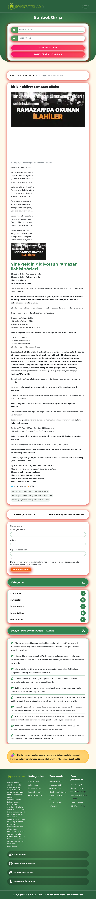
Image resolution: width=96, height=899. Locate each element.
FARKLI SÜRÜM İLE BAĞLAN (48, 54)
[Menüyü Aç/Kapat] (85, 6)
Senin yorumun (17, 530)
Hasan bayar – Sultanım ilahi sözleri (76, 788)
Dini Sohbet (47, 593)
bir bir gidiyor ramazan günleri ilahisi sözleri (30, 500)
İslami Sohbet (47, 613)
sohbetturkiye (77, 795)
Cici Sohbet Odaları (58, 792)
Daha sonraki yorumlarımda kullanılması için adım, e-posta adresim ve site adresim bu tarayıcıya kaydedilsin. (44, 563)
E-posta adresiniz (18, 550)
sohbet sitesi (55, 788)
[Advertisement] (48, 145)
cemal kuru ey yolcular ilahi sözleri (66, 514)
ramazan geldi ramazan (24, 514)
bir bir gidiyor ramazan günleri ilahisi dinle (30, 491)
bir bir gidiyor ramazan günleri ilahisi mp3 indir (32, 496)
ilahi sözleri (47, 600)
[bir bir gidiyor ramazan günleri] (48, 109)
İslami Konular (47, 606)
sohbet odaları (47, 619)
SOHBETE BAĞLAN (48, 48)
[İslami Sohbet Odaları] (25, 6)
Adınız (13, 540)
